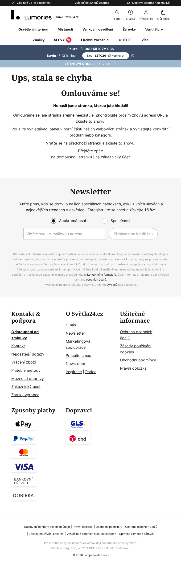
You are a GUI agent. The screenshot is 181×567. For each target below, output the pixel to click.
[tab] (36, 354)
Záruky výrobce (25, 394)
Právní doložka (133, 368)
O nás (71, 325)
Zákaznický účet (26, 386)
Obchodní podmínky (138, 360)
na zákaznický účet (112, 157)
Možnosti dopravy (27, 378)
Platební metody (26, 370)
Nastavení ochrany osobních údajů (47, 527)
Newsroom (75, 363)
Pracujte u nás (78, 355)
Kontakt (18, 345)
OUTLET (125, 40)
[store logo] (44, 15)
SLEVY (59, 40)
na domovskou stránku (71, 157)
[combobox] (117, 14)
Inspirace (74, 371)
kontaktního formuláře (101, 275)
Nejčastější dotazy (27, 354)
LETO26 (105, 56)
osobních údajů (96, 280)
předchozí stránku (85, 143)
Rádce (90, 371)
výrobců (112, 285)
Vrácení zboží (23, 362)
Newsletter (75, 333)
